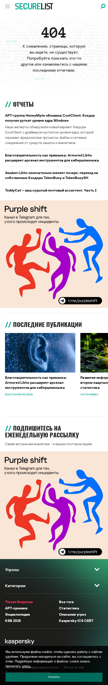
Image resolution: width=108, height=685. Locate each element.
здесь (26, 666)
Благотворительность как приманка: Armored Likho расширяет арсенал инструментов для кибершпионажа (52, 157)
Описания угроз (72, 614)
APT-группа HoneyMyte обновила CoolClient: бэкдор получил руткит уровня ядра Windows (50, 117)
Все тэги (66, 602)
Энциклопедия (17, 614)
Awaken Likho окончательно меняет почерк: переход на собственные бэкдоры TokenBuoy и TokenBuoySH (51, 175)
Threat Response (19, 602)
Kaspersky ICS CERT (76, 620)
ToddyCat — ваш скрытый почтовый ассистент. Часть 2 (50, 190)
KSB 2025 (13, 620)
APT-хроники (16, 608)
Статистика (69, 608)
